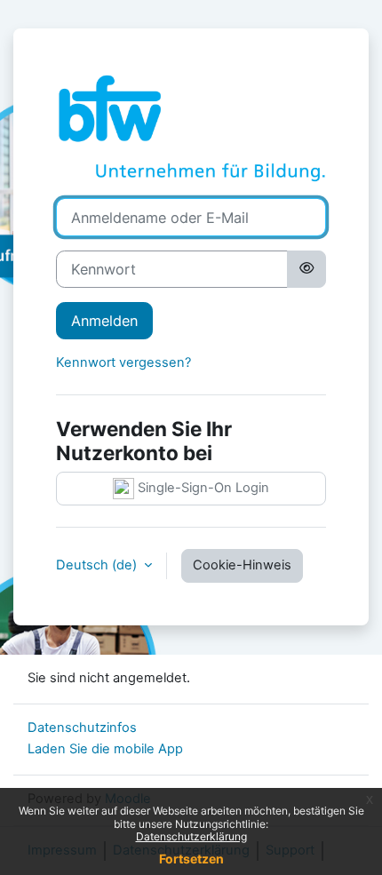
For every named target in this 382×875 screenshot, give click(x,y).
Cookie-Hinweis (242, 565)
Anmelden (104, 321)
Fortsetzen (191, 858)
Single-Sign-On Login (201, 488)
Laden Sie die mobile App (105, 749)
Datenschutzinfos (82, 728)
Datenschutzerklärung (191, 836)
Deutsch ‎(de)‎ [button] (98, 565)
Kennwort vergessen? (123, 362)
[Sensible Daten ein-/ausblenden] (306, 269)
